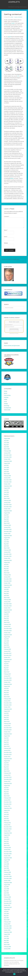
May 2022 (6, 543)
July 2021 (6, 564)
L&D (6, 24)
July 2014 (6, 738)
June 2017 (6, 665)
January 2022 (7, 552)
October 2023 (7, 508)
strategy (6, 403)
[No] (26, 972)
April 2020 (6, 595)
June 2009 (6, 864)
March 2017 (7, 672)
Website (6, 243)
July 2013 (6, 762)
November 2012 (7, 779)
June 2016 (6, 690)
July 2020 (6, 589)
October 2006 (7, 930)
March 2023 (7, 523)
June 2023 (6, 517)
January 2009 (7, 874)
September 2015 (8, 709)
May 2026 (6, 444)
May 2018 (6, 643)
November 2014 (7, 729)
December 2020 (7, 579)
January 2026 (7, 453)
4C (18, 76)
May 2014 (6, 742)
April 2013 (6, 769)
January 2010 (7, 849)
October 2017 (7, 657)
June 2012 (6, 789)
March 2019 (7, 622)
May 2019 (6, 618)
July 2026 (6, 440)
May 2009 (6, 866)
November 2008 (7, 878)
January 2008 (7, 899)
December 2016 (7, 678)
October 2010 (7, 831)
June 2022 (6, 541)
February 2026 (7, 450)
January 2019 (7, 626)
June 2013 (6, 764)
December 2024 (7, 479)
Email (5, 236)
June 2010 (6, 839)
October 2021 (7, 558)
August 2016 (7, 686)
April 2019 (6, 620)
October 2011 (7, 806)
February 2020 (7, 599)
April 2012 (6, 793)
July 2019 (6, 614)
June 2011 (6, 814)
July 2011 (6, 812)
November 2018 (7, 630)
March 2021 (7, 572)
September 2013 (8, 758)
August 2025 (7, 463)
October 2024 (7, 484)
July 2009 (6, 862)
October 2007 (7, 905)
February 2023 (7, 525)
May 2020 (6, 593)
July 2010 (6, 837)
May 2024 (6, 494)
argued (9, 36)
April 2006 (6, 942)
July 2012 (6, 787)
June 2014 (6, 740)
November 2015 (7, 705)
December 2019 (7, 603)
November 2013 (7, 754)
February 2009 (7, 872)
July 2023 (6, 515)
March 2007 (7, 919)
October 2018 (7, 632)
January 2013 (7, 775)
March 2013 (7, 771)
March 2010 (7, 845)
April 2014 (6, 744)
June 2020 (6, 591)
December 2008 (7, 876)
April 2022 (6, 546)
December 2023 (7, 504)
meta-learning (7, 395)
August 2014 (7, 736)
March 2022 (7, 548)
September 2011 (8, 808)
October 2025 (7, 459)
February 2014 (7, 748)
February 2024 (7, 500)
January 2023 (7, 527)
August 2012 (7, 785)
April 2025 (6, 471)
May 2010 (6, 841)
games (5, 393)
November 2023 (7, 506)
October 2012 (7, 781)
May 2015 (6, 717)
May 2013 (6, 767)
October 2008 (7, 880)
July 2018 (6, 638)
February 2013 (7, 773)
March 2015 (7, 721)
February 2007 (7, 921)
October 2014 (7, 731)
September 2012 (8, 783)
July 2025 (6, 465)
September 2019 (8, 610)
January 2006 (7, 948)
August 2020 (7, 587)
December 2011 (7, 802)
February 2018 (7, 649)
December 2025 (7, 455)
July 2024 (6, 490)
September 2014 (8, 733)
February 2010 (7, 847)
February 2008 (7, 897)
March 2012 (7, 795)
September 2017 (8, 659)
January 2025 (7, 477)
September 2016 (8, 684)
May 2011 (6, 816)
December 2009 (7, 851)
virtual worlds (7, 409)
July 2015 (6, 713)
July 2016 (6, 688)
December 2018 (7, 628)
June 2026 (6, 442)
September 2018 (8, 634)
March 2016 (7, 696)
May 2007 (6, 915)
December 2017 (7, 653)
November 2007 (7, 903)
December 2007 (7, 901)
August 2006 (7, 934)
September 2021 (8, 560)
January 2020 (7, 601)
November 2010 (7, 828)
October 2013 (7, 756)
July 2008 (6, 886)
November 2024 (7, 481)
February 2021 (7, 574)
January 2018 (7, 651)
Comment (6, 216)
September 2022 (8, 535)
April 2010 (6, 843)
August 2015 (7, 711)
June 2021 (6, 566)
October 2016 (7, 682)
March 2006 (7, 944)
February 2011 (7, 822)
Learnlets (14, 2)
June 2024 (6, 492)
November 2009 (7, 853)
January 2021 (7, 576)
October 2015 (7, 707)
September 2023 (8, 510)
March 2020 (7, 597)
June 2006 (6, 938)
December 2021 (7, 554)
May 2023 (6, 519)
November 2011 (7, 804)
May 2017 (6, 667)
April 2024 (6, 496)
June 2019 (6, 616)
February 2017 (7, 674)
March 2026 (7, 448)
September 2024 (8, 486)
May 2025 (6, 469)
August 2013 (7, 760)
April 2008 (6, 893)
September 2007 (8, 907)
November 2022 (7, 531)
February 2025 (7, 475)
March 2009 (7, 870)
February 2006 (7, 946)
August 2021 (7, 562)
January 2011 (7, 824)
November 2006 (7, 928)
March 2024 (7, 498)
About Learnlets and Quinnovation (12, 345)
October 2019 (7, 607)
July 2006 (6, 936)
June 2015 (6, 715)
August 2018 (7, 636)
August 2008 (7, 884)
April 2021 (6, 570)
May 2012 (6, 791)
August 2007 (7, 909)
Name (5, 230)
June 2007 (6, 913)
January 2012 (7, 800)
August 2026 (7, 438)
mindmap (6, 397)
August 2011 (7, 810)
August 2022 (7, 537)
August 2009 (7, 859)
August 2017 (7, 661)
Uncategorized (7, 407)
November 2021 (7, 556)
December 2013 (7, 752)
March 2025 (7, 473)
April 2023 (6, 521)
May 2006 (6, 940)
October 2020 (7, 583)
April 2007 (6, 917)
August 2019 (7, 612)
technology (6, 405)
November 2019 (7, 605)
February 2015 (7, 723)
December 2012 (7, 777)
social (5, 401)
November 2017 (7, 655)
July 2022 (6, 539)
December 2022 (7, 529)
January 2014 (7, 750)
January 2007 (7, 923)
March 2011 (6, 820)
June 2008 (6, 888)
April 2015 (6, 719)
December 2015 (7, 702)
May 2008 (6, 890)
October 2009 (7, 855)
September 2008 (8, 882)
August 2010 (7, 835)
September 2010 (8, 833)
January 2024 (7, 502)
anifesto (11, 178)
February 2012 (7, 797)
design (5, 391)
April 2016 (6, 694)
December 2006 (7, 926)
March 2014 (7, 746)
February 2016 (7, 698)
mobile (12, 23)
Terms (13, 333)
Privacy (16, 333)
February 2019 (7, 624)
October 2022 (7, 533)
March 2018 (7, 647)
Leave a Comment (18, 17)
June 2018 (6, 641)
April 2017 (6, 669)
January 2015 (7, 725)
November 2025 (7, 457)
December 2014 (7, 727)
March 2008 (7, 895)
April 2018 (6, 645)
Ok (14, 974)
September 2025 (8, 461)
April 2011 (6, 818)
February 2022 (7, 550)
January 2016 (7, 700)
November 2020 (7, 581)
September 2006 (8, 932)
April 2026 (6, 446)
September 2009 (8, 857)
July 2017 (6, 663)
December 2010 (7, 826)
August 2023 (7, 512)
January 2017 (7, 676)
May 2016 (6, 692)
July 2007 (6, 911)
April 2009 (6, 868)
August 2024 (7, 488)
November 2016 (7, 680)
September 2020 (8, 585)
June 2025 (6, 467)
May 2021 (6, 568)
